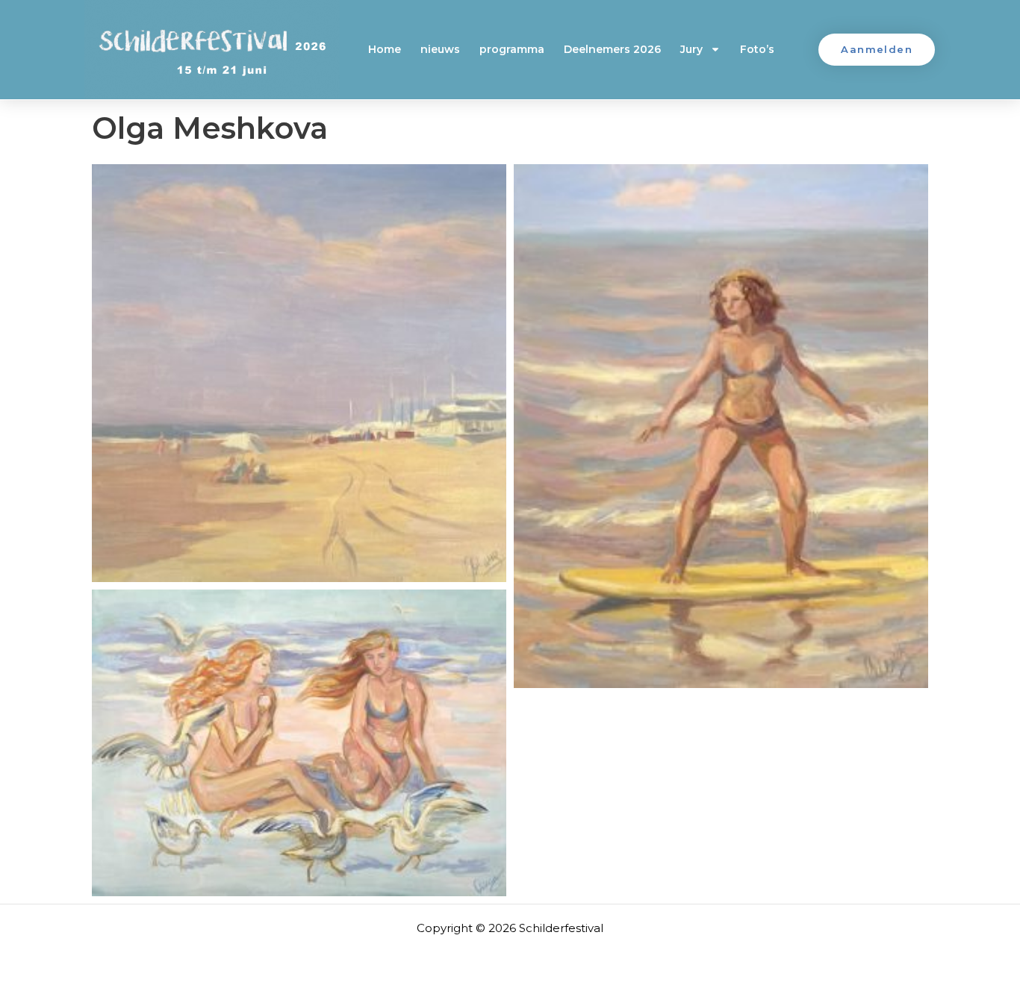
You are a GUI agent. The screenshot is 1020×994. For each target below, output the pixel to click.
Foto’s (757, 49)
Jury (691, 49)
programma (511, 49)
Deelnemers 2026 (612, 49)
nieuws (440, 49)
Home (384, 49)
